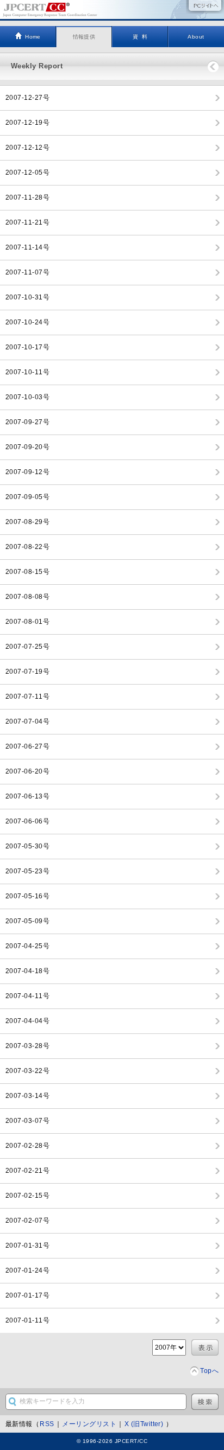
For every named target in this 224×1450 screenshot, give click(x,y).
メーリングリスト (89, 1424)
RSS (47, 1424)
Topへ (209, 1371)
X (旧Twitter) (145, 1424)
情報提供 (84, 37)
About (196, 37)
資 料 (140, 37)
